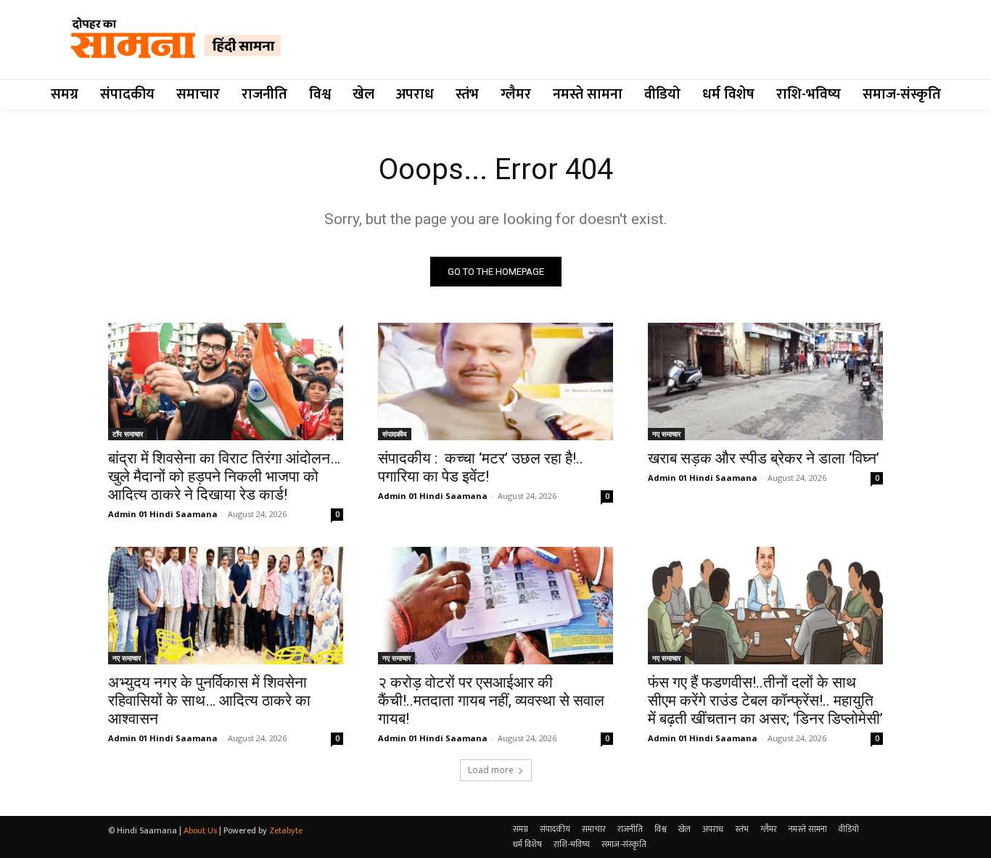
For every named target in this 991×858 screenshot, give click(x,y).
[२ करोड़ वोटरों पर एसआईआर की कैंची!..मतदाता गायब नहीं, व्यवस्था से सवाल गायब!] (495, 605)
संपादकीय (394, 434)
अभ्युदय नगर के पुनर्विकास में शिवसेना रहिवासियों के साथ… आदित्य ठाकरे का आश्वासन (209, 700)
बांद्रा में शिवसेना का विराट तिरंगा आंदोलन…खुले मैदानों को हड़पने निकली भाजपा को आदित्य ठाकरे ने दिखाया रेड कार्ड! (224, 476)
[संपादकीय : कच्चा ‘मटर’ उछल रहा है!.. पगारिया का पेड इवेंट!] (495, 381)
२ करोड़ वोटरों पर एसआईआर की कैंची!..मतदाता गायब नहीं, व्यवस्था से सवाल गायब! (491, 700)
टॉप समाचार (127, 434)
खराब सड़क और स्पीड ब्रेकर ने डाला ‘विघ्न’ (763, 458)
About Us (200, 830)
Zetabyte (286, 830)
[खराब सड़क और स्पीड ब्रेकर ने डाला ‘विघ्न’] (765, 381)
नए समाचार (666, 434)
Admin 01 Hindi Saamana (163, 513)
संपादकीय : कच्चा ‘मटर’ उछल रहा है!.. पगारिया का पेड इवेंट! (480, 467)
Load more (491, 770)
